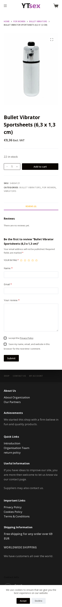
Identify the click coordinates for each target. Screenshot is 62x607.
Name (8, 268)
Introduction (12, 443)
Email (8, 284)
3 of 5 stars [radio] (29, 260)
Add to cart (40, 166)
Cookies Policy (13, 512)
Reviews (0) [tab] (31, 206)
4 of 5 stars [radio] (33, 260)
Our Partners (12, 402)
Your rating (11, 260)
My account (36, 376)
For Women (49, 187)
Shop (6, 376)
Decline (38, 600)
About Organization (17, 397)
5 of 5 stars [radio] (36, 260)
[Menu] (5, 5)
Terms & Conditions (17, 516)
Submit (11, 358)
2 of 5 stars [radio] (25, 260)
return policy (12, 452)
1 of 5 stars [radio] (21, 260)
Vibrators (10, 191)
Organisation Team (16, 448)
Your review (12, 300)
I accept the (20, 338)
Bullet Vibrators (30, 187)
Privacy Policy (26, 338)
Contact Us (19, 376)
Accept (23, 600)
